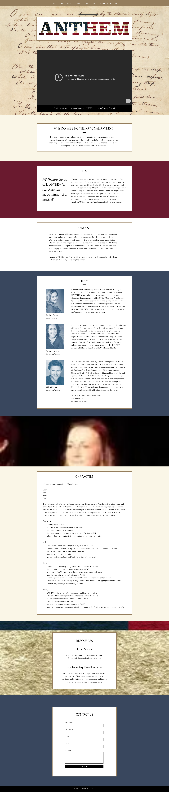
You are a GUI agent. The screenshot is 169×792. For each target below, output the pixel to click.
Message (68, 750)
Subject (67, 743)
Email (67, 736)
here (99, 682)
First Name (69, 722)
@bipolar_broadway (79, 401)
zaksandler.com (77, 398)
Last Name (69, 729)
